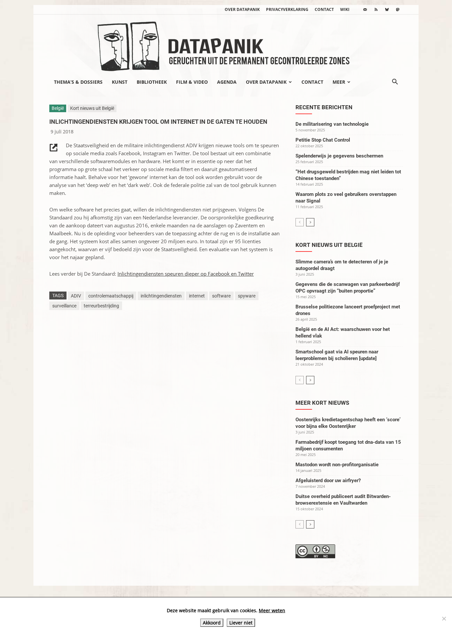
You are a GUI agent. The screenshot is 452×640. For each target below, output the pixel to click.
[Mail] (365, 9)
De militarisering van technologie (332, 124)
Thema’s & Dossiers (78, 82)
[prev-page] (299, 222)
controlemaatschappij (110, 295)
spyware (246, 295)
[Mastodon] (398, 9)
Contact (324, 9)
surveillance (64, 305)
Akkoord (212, 622)
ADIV (76, 295)
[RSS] (376, 9)
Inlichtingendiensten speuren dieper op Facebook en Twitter (185, 273)
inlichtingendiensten (161, 295)
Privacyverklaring (287, 9)
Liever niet (240, 622)
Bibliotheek (152, 82)
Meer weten (272, 610)
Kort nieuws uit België (92, 108)
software (221, 295)
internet (197, 295)
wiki (344, 9)
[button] (395, 82)
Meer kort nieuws (322, 402)
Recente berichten (323, 107)
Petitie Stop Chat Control (322, 140)
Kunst (119, 82)
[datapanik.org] (226, 44)
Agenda (227, 82)
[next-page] (310, 222)
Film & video (192, 82)
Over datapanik (242, 9)
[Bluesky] (387, 9)
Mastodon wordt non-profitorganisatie (337, 465)
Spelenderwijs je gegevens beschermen (339, 156)
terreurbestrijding (101, 305)
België (58, 108)
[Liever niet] (443, 618)
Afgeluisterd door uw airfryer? (328, 480)
